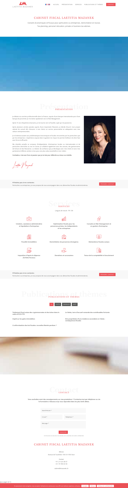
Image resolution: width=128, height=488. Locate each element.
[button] (111, 4)
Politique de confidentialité (105, 486)
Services (78, 4)
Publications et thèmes (93, 4)
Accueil (56, 4)
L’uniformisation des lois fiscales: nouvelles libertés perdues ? (34, 325)
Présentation (67, 4)
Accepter (85, 486)
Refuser (93, 486)
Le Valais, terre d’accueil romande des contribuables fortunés (87, 312)
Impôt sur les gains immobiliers (23, 319)
